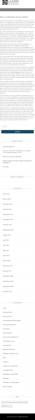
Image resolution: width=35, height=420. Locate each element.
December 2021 (8, 214)
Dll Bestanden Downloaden (12, 320)
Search (17, 132)
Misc (4, 358)
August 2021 (7, 235)
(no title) (6, 167)
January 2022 (7, 209)
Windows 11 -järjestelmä (11, 382)
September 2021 (8, 230)
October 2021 (7, 225)
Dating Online (7, 312)
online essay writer (15, 72)
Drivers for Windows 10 (10, 337)
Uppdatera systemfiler (10, 374)
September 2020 (8, 286)
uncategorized (7, 370)
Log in (4, 402)
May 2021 (6, 250)
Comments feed (22, 402)
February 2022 (7, 204)
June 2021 (6, 245)
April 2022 (6, 194)
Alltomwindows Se (9, 147)
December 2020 (8, 276)
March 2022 (7, 199)
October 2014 (7, 291)
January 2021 (7, 271)
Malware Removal (9, 349)
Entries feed (11, 402)
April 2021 (6, 255)
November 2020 (8, 281)
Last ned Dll (7, 345)
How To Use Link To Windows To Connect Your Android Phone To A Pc (17, 151)
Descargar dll (7, 316)
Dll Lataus (6, 329)
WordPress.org (7, 406)
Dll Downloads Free (9, 325)
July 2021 (6, 240)
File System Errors (9, 341)
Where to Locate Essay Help (12, 157)
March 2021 (7, 261)
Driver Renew (7, 333)
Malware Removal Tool (10, 353)
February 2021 (7, 266)
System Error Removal (10, 366)
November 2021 (8, 219)
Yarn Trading (7, 386)
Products (6, 362)
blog (4, 308)
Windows (6, 378)
